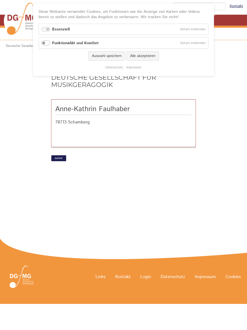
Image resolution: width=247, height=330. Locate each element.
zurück (58, 158)
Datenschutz (173, 277)
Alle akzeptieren (142, 55)
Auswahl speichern (107, 55)
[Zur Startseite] (24, 21)
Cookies (233, 277)
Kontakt (236, 6)
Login (145, 277)
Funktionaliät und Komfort (75, 43)
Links (100, 277)
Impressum (205, 277)
